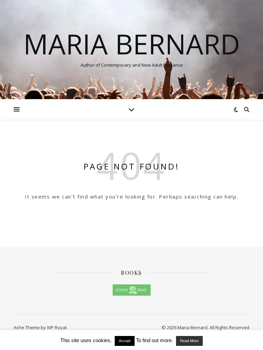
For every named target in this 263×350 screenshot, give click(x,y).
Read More (189, 341)
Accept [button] (124, 341)
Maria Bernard (131, 43)
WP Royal (56, 327)
